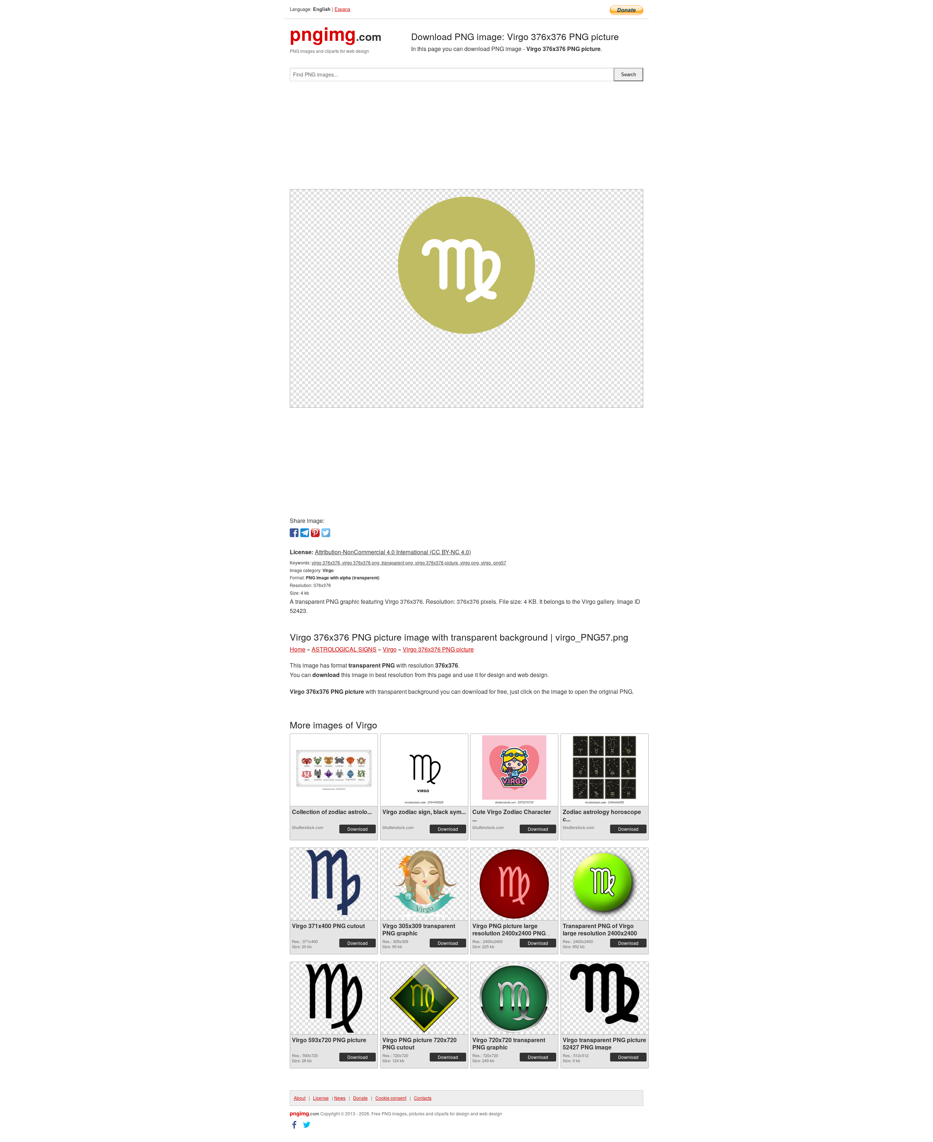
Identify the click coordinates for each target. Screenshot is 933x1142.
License (321, 1098)
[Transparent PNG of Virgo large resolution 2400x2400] (604, 884)
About (299, 1098)
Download (357, 829)
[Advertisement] (466, 138)
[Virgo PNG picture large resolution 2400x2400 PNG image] (514, 884)
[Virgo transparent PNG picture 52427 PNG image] (604, 998)
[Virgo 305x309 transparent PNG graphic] (424, 884)
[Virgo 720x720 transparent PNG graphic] (514, 998)
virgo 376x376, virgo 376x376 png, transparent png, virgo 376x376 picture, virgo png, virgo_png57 (409, 562)
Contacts (423, 1098)
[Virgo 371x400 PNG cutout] (334, 884)
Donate (360, 1098)
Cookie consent (390, 1098)
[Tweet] (325, 532)
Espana (342, 8)
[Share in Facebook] (294, 532)
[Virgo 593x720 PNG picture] (333, 998)
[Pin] (315, 532)
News (340, 1098)
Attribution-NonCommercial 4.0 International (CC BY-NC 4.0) (393, 552)
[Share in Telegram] (304, 532)
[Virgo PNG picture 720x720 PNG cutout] (424, 998)
